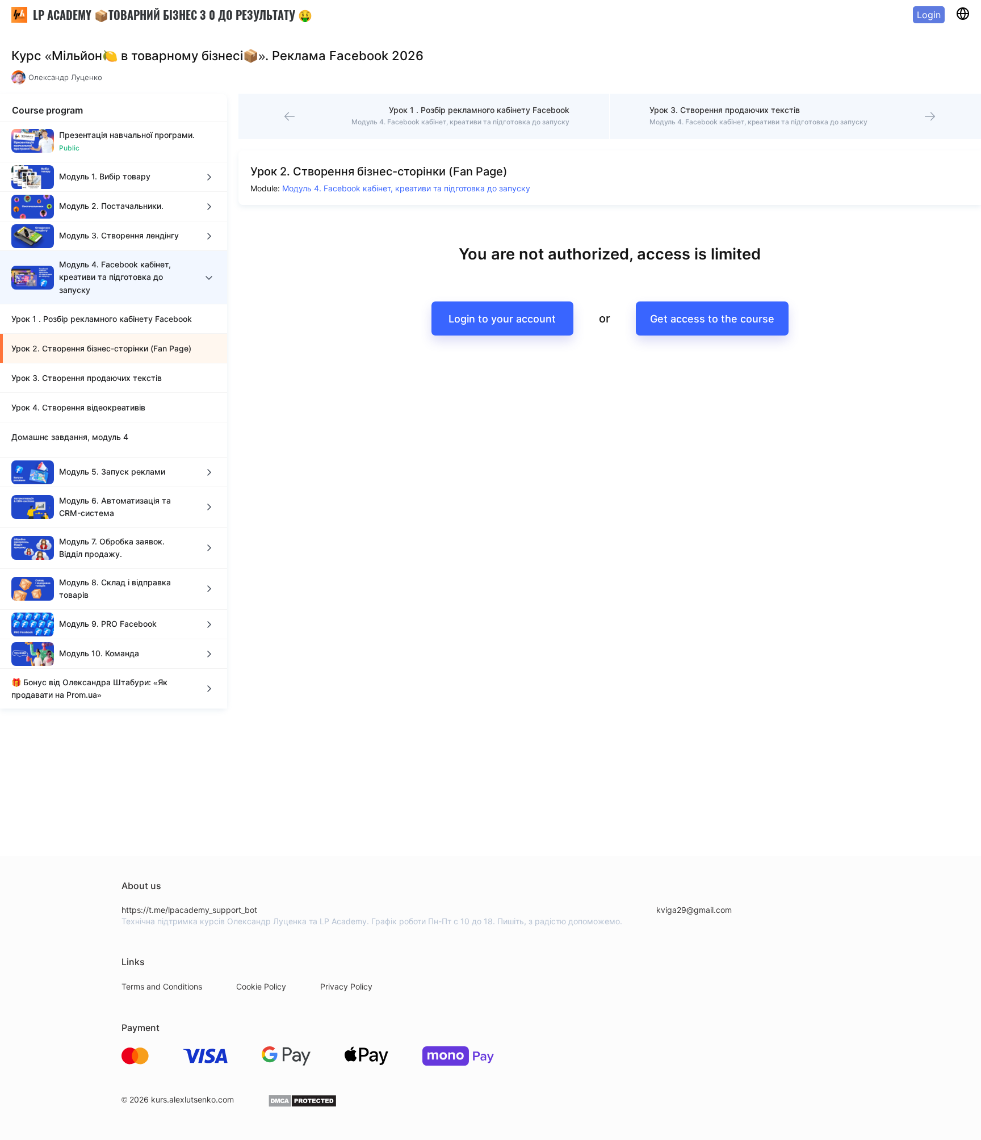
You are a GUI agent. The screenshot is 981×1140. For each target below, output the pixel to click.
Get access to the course (712, 319)
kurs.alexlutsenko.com (192, 1099)
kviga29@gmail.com (694, 910)
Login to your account (502, 319)
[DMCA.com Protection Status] (302, 1104)
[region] (113, 415)
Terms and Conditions (161, 986)
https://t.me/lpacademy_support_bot (189, 910)
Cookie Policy (261, 986)
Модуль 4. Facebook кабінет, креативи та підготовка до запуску (406, 188)
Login (929, 14)
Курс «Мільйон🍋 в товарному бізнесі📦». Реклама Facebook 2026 (217, 55)
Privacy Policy (346, 986)
